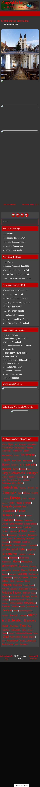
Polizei (26, 585)
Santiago (25, 596)
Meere (16, 561)
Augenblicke (12, 2)
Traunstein (5, 630)
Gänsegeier (5, 527)
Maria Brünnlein (9, 204)
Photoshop (17, 585)
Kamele (4, 535)
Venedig (4, 633)
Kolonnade (5, 542)
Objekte (15, 578)
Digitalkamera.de (11, 335)
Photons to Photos (12, 363)
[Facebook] (13, 215)
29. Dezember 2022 (11, 24)
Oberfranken (7, 578)
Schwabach (30, 602)
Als (16, 444)
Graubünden (28, 520)
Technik (5, 626)
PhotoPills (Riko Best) (13, 367)
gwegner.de (9, 349)
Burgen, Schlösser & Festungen (20, 473)
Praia (31, 585)
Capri (25, 477)
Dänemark (9, 492)
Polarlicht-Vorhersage (13, 374)
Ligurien (22, 554)
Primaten (5, 589)
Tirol (29, 626)
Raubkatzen (23, 589)
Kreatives (26, 542)
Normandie (12, 574)
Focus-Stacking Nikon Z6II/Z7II (16, 338)
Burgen (29, 469)
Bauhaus (16, 456)
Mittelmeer (23, 566)
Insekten (27, 527)
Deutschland (10, 487)
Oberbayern (33, 574)
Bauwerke (28, 455)
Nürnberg (22, 573)
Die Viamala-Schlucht (13, 250)
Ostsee (5, 581)
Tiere (23, 626)
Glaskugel (19, 520)
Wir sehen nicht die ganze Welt (16, 270)
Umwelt (30, 630)
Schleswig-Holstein (17, 600)
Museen (24, 570)
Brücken (23, 469)
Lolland (30, 554)
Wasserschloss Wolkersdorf (16, 290)
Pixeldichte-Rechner (12, 371)
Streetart (13, 615)
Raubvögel (33, 589)
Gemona (28, 515)
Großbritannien (30, 524)
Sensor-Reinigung (11, 378)
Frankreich (8, 515)
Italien (5, 531)
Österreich (24, 644)
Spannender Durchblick (13, 294)
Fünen (22, 515)
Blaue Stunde (27, 461)
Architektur (31, 444)
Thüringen (14, 626)
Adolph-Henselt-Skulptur (14, 311)
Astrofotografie (19, 448)
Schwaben (6, 606)
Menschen (26, 561)
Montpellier (6, 570)
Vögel (6, 636)
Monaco (32, 566)
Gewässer (8, 520)
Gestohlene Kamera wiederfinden (17, 346)
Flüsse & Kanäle (23, 502)
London (5, 558)
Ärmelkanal (31, 640)
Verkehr (35, 633)
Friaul (17, 515)
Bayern (6, 460)
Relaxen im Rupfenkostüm (15, 238)
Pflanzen (7, 585)
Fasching (4, 503)
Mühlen (33, 570)
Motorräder (16, 570)
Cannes (19, 477)
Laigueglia (33, 545)
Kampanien (12, 535)
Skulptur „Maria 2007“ (13, 307)
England (35, 493)
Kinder (10, 539)
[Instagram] (22, 215)
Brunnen (16, 469)
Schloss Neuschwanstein (14, 242)
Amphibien (22, 444)
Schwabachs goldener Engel (15, 319)
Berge (14, 460)
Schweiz (22, 606)
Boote (22, 465)
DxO (37, 488)
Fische (11, 502)
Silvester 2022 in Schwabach (16, 298)
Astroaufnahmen (7, 448)
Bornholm (30, 464)
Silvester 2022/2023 (30, 204)
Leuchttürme (9, 554)
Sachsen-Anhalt (15, 597)
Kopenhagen (15, 541)
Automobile (17, 451)
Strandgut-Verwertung (13, 246)
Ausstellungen (6, 451)
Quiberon (14, 589)
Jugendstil (13, 531)
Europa (15, 498)
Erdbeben (6, 499)
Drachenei (23, 488)
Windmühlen (12, 640)
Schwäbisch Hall (32, 606)
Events (24, 499)
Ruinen (33, 593)
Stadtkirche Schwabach (14, 315)
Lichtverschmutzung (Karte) (15, 353)
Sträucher (23, 615)
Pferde (27, 581)
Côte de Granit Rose (14, 480)
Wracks (22, 641)
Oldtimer (33, 577)
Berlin (19, 461)
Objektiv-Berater (11, 356)
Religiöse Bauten (11, 592)
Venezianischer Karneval (23, 633)
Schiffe (34, 596)
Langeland (31, 549)
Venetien (11, 633)
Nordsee (5, 574)
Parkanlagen (20, 581)
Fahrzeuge (31, 499)
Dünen (20, 493)
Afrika (4, 444)
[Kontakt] (27, 215)
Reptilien (26, 593)
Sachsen (5, 596)
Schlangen (5, 600)
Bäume (5, 477)
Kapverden (32, 535)
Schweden (15, 606)
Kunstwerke (7, 545)
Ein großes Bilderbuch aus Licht (17, 274)
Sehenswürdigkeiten (25, 611)
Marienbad (13, 558)
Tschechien (15, 629)
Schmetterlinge (16, 603)
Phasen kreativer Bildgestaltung (17, 360)
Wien (3, 641)
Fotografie (7, 506)
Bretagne (6, 468)
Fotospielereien (8, 511)
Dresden (31, 488)
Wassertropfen (28, 637)
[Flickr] (18, 215)
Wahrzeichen (15, 637)
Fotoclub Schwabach (12, 342)
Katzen (4, 538)
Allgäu (10, 444)
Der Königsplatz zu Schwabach (16, 323)
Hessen (19, 527)
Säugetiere (30, 620)
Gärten (13, 527)
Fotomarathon (20, 506)
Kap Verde (22, 535)
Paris (12, 581)
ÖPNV (16, 644)
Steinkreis (5, 615)
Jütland (22, 531)
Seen (15, 610)
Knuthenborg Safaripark (24, 538)
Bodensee (14, 465)
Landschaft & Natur (14, 549)
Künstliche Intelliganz (20, 545)
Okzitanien (23, 577)
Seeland (7, 610)
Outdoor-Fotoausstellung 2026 (16, 266)
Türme (24, 630)
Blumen (6, 464)
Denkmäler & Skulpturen (12, 483)
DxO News (8, 234)
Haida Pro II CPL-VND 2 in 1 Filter (17, 278)
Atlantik (30, 448)
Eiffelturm (26, 493)
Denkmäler (26, 480)
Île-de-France (7, 644)
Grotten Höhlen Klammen (12, 524)
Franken (20, 510)
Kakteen (31, 531)
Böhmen (12, 477)
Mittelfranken (9, 566)
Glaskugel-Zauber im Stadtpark (17, 302)
